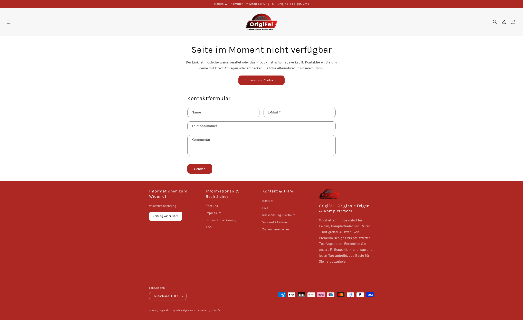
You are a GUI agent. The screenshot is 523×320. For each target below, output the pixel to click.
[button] (8, 21)
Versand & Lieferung (276, 222)
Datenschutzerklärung (221, 220)
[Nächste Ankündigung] (515, 4)
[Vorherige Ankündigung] (7, 4)
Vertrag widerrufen (166, 216)
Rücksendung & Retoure (278, 215)
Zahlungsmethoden (275, 229)
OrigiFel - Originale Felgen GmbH (178, 310)
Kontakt (267, 200)
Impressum (213, 212)
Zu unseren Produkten (261, 80)
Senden (200, 169)
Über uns (212, 205)
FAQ (265, 207)
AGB (209, 227)
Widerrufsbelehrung (162, 205)
